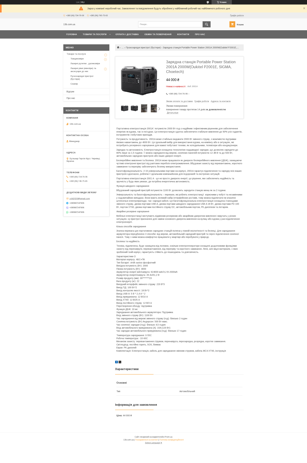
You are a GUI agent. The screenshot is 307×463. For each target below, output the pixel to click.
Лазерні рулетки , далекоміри (85, 63)
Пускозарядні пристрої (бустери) (143, 47)
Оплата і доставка (127, 34)
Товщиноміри (77, 58)
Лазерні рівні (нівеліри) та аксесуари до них (83, 69)
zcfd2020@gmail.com (79, 198)
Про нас (200, 34)
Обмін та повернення (157, 34)
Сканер (74, 84)
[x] (120, 362)
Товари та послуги (94, 34)
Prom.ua (168, 437)
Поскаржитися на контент (146, 440)
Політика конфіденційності (171, 440)
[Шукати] (207, 24)
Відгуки (70, 91)
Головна (71, 34)
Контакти (183, 34)
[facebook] (116, 362)
